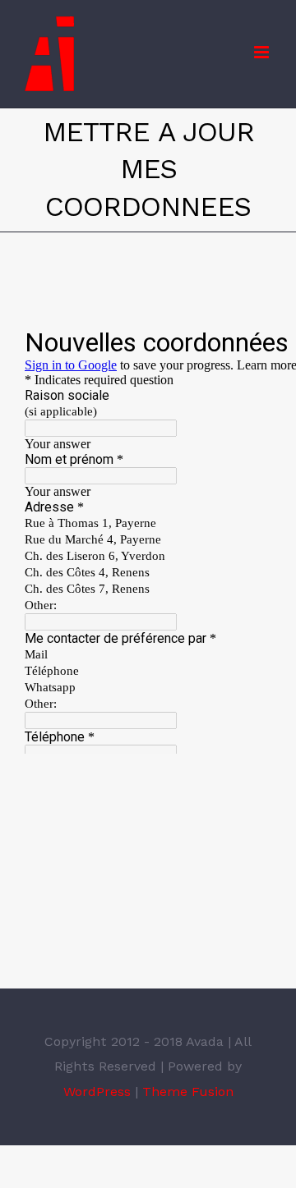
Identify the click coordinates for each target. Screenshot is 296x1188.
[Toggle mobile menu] (262, 52)
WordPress (97, 1091)
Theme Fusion (188, 1091)
